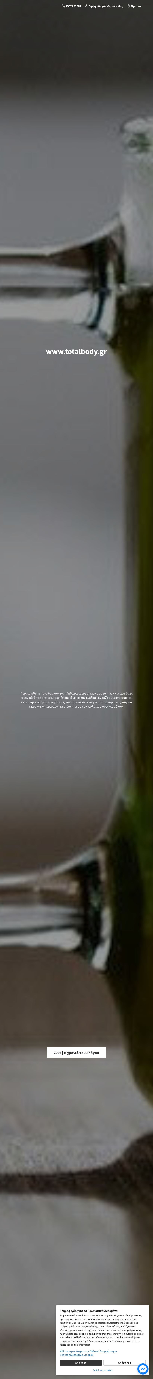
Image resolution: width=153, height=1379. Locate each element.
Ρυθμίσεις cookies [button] (103, 1370)
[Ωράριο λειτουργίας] (134, 6)
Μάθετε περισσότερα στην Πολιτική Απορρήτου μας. (89, 1351)
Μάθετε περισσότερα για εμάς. (77, 1354)
